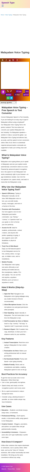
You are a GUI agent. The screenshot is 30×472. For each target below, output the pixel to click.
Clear (18, 95)
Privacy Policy (11, 468)
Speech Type (8, 2)
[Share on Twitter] (11, 98)
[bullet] (17, 60)
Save (27, 91)
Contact (18, 468)
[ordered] (13, 60)
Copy (19, 91)
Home (2, 14)
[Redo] (11, 91)
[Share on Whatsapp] (8, 98)
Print (9, 95)
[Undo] (7, 91)
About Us (4, 468)
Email (26, 95)
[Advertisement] (15, 33)
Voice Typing (8, 14)
